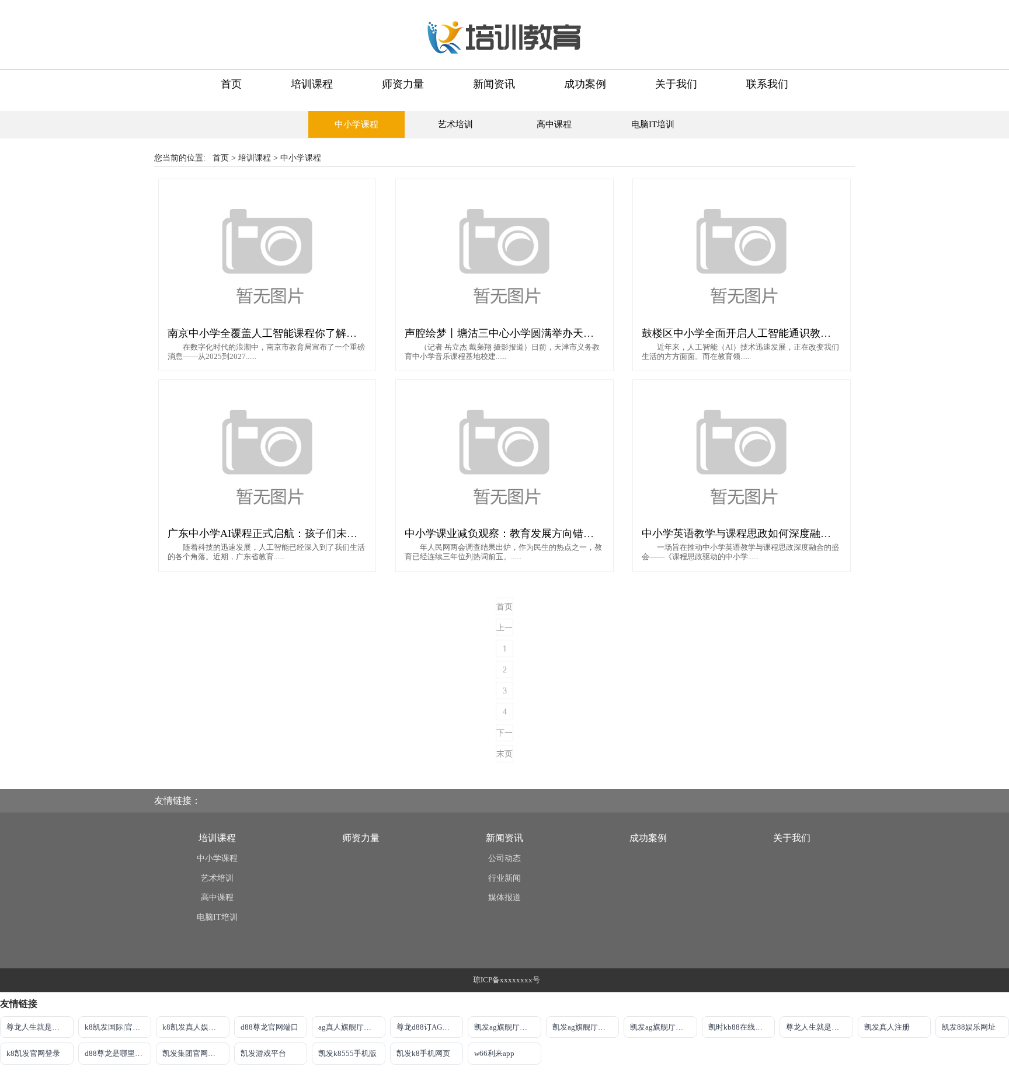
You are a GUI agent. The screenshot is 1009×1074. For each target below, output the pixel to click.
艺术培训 (455, 124)
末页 (504, 753)
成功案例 (585, 84)
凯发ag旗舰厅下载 (582, 1027)
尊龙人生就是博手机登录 (40, 1027)
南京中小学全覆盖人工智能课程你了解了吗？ (273, 333)
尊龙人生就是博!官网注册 (819, 1027)
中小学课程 (356, 124)
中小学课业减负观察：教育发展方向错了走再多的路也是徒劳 (546, 533)
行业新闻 (504, 878)
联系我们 (767, 84)
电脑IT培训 (652, 124)
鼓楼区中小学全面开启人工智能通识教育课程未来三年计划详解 (789, 333)
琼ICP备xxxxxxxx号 (506, 980)
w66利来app (494, 1053)
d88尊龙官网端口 (269, 1027)
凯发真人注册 (887, 1027)
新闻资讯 (494, 84)
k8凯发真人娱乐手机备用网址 (195, 1027)
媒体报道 (504, 897)
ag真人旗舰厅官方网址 (351, 1027)
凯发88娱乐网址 (969, 1027)
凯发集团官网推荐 (192, 1053)
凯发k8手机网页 (423, 1053)
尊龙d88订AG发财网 (430, 1027)
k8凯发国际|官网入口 (118, 1027)
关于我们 (676, 84)
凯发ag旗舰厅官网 (504, 1027)
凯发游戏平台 (263, 1053)
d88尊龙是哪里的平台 (118, 1053)
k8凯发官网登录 (33, 1053)
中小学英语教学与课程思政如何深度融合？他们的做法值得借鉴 (789, 533)
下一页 (504, 734)
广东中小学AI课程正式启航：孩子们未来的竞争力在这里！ (304, 533)
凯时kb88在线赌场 (739, 1027)
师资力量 (403, 84)
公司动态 (504, 858)
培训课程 (312, 84)
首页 (231, 84)
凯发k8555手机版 (347, 1053)
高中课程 (554, 124)
